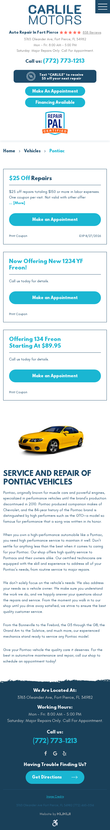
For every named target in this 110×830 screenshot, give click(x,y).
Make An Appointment (55, 91)
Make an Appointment (55, 219)
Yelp (64, 753)
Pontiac (57, 151)
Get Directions (47, 777)
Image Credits (55, 796)
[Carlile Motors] (55, 14)
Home (9, 151)
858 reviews (92, 32)
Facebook (45, 753)
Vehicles (32, 151)
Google (55, 753)
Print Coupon (18, 236)
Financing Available (55, 102)
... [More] (17, 203)
